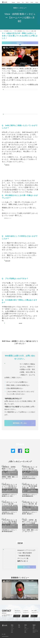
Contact (36, 2)
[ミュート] (36, 599)
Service (18, 2)
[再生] (2, 599)
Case (23, 2)
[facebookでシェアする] (20, 451)
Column (32, 2)
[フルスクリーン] (37, 599)
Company (13, 2)
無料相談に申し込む (20, 423)
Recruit (27, 2)
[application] (20, 590)
